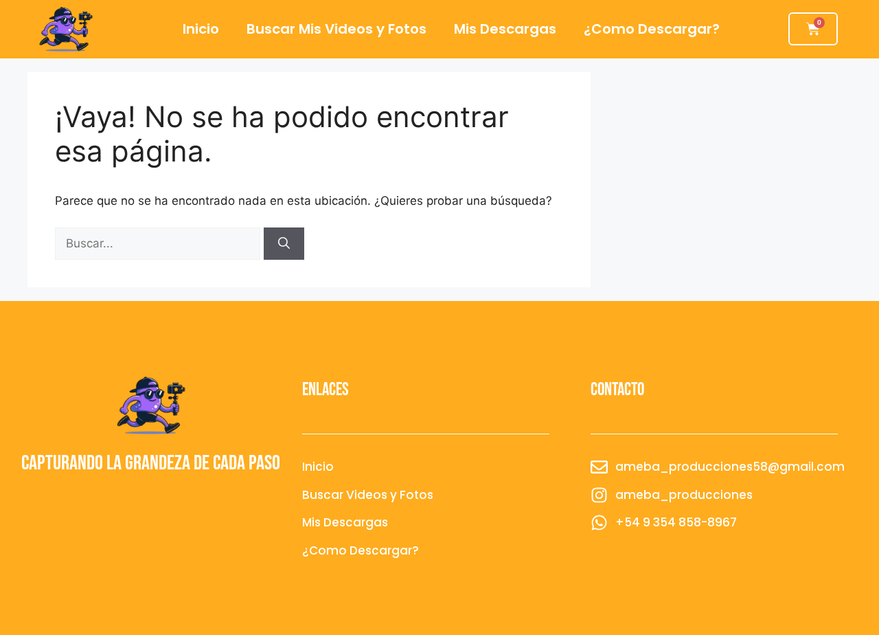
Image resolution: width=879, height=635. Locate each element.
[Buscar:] (159, 243)
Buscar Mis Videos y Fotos (336, 28)
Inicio (201, 28)
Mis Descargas (505, 28)
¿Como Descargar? (652, 28)
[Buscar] (284, 243)
